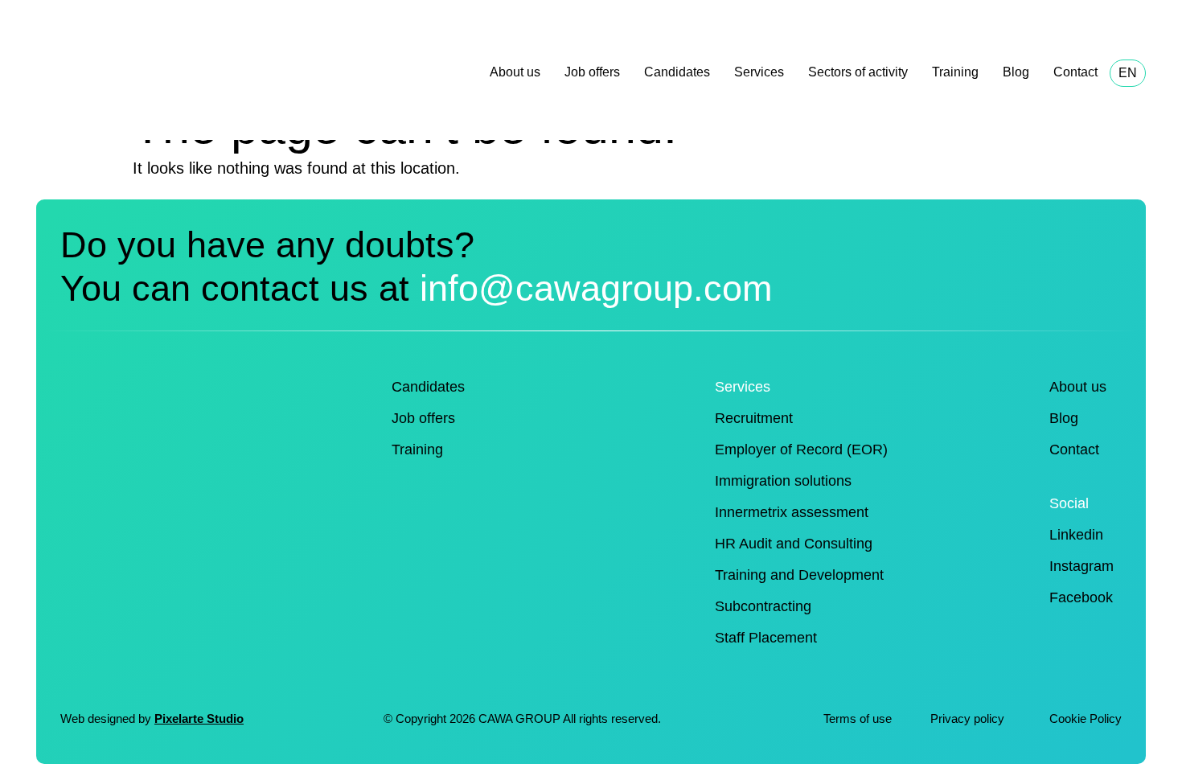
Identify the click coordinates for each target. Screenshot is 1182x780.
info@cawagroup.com (596, 288)
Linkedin (1076, 535)
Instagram (1081, 566)
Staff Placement (766, 638)
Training (955, 72)
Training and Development (799, 575)
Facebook (1081, 597)
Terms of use (857, 718)
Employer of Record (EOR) (801, 449)
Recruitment (754, 418)
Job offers (592, 72)
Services (759, 72)
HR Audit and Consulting (793, 544)
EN (1127, 73)
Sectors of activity (858, 72)
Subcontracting (763, 606)
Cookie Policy (1085, 718)
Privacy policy (969, 718)
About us (515, 72)
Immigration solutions (783, 481)
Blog (1016, 72)
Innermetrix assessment (791, 512)
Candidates (677, 72)
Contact (1075, 72)
